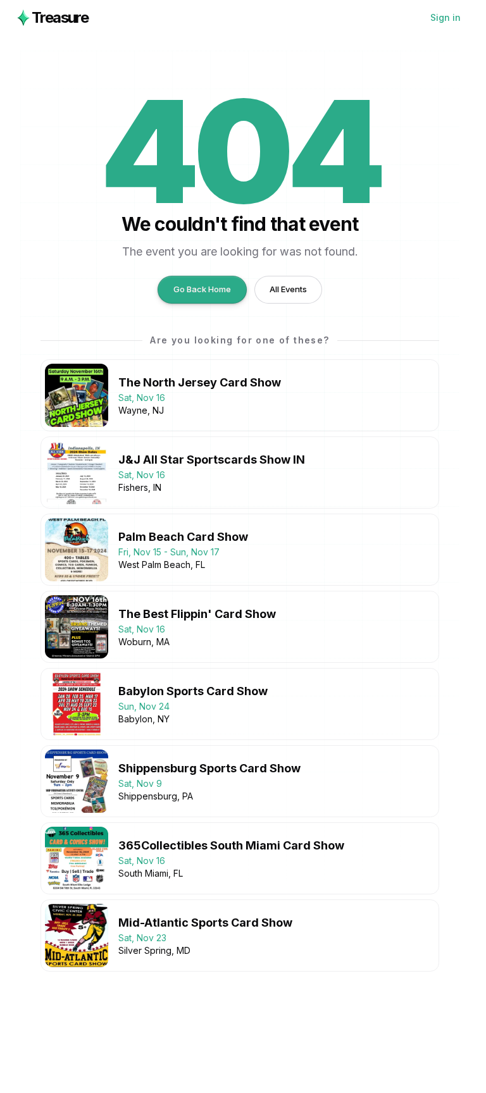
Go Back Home (202, 289)
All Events (288, 289)
